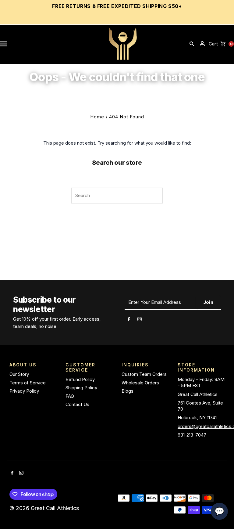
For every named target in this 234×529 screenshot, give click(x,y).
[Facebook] (129, 320)
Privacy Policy (24, 391)
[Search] (192, 43)
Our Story (19, 374)
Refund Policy (80, 379)
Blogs (127, 391)
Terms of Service (27, 383)
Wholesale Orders (140, 383)
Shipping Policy (81, 387)
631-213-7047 (192, 435)
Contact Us (77, 404)
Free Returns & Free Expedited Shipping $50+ (117, 6)
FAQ (70, 396)
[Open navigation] (3, 43)
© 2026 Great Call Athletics (44, 508)
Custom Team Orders (144, 374)
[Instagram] (139, 320)
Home (97, 117)
